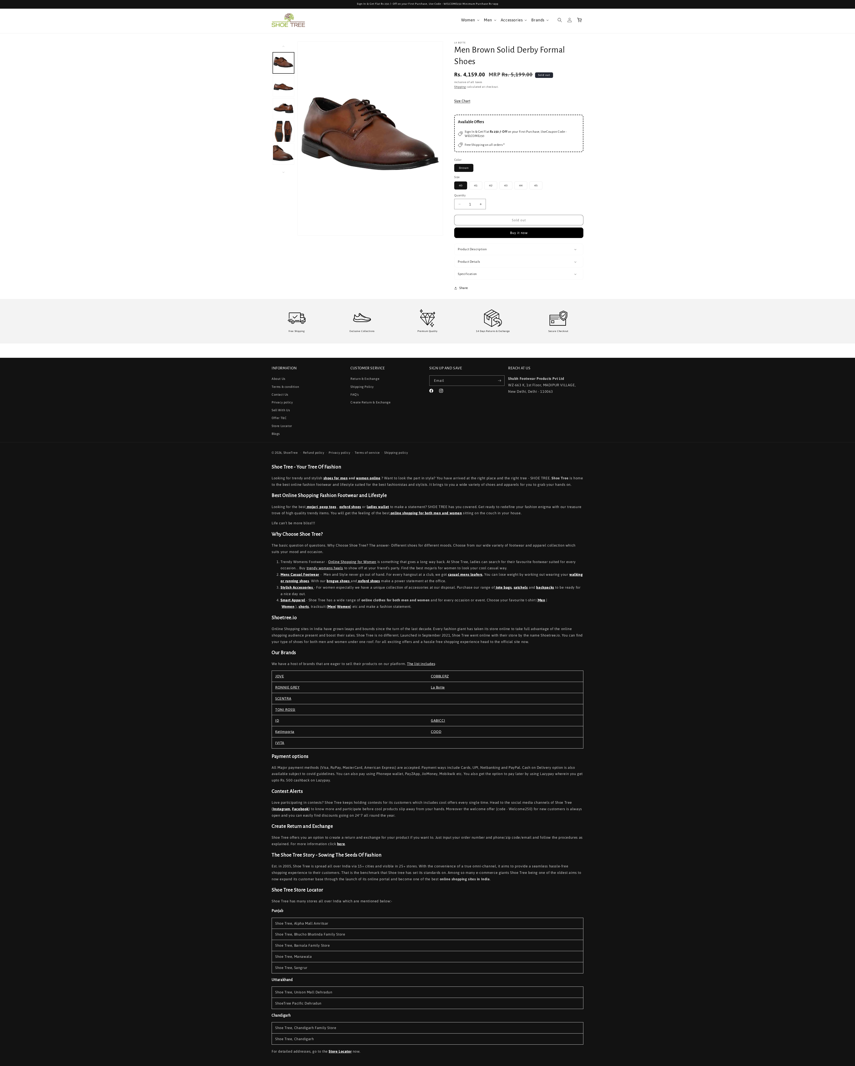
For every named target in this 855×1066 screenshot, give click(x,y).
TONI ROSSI (285, 710)
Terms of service (367, 452)
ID (277, 720)
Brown (466, 169)
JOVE (279, 676)
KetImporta (284, 732)
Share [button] (463, 288)
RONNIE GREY (287, 687)
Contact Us (280, 394)
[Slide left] (283, 46)
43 (508, 186)
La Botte (438, 687)
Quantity (460, 195)
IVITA (279, 743)
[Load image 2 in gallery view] (283, 85)
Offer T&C (279, 418)
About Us (278, 378)
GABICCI (438, 720)
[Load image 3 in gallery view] (283, 108)
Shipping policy (396, 452)
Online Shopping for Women (352, 562)
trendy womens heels (325, 568)
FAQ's (354, 394)
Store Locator (282, 426)
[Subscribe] (499, 380)
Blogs (276, 433)
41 (478, 186)
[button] (469, 20)
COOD (436, 732)
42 (493, 186)
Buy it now (519, 233)
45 (538, 186)
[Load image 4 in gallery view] (283, 131)
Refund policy (313, 452)
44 (523, 186)
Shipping (460, 86)
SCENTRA (283, 698)
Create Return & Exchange (370, 402)
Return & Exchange (364, 378)
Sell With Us (281, 410)
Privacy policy (282, 402)
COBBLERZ (440, 676)
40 (463, 186)
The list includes (421, 664)
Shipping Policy (362, 387)
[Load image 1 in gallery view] (283, 63)
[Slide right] (283, 172)
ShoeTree (290, 452)
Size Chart (462, 101)
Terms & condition (285, 387)
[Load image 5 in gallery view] (283, 154)
